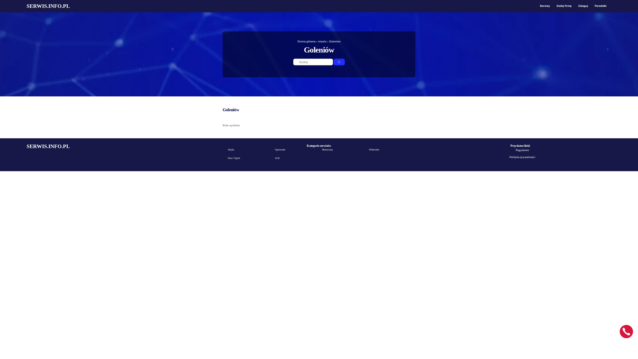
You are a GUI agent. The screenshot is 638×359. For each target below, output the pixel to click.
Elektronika (374, 149)
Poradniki (600, 5)
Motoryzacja (327, 149)
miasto (322, 41)
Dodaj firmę (564, 5)
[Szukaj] (339, 62)
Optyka (231, 149)
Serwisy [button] (545, 5)
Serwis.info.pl (48, 6)
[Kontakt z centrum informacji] (626, 331)
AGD (277, 158)
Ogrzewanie (280, 149)
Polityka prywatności (522, 157)
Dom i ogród (234, 158)
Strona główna (306, 41)
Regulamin (522, 150)
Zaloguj (583, 5)
